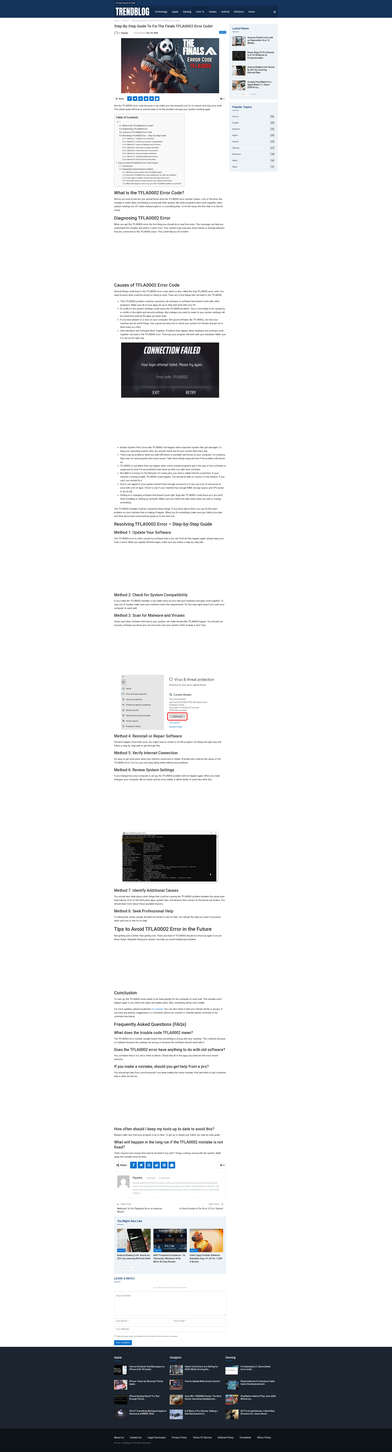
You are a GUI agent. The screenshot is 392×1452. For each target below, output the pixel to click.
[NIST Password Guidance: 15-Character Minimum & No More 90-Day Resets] (170, 1240)
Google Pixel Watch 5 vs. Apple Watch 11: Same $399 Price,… (259, 85)
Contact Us (135, 1437)
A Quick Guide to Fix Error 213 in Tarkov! (201, 1208)
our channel (157, 1009)
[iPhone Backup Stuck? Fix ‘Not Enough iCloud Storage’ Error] (120, 1400)
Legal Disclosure (156, 1437)
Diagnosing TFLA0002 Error (135, 129)
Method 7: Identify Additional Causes (142, 156)
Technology (161, 11)
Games (235, 141)
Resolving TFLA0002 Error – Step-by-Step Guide (144, 135)
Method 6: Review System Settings (141, 153)
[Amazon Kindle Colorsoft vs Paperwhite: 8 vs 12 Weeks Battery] (238, 41)
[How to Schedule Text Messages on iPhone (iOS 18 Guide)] (120, 1370)
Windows (239, 11)
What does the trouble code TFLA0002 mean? (144, 172)
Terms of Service (202, 1437)
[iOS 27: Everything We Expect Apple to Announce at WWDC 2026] (120, 1414)
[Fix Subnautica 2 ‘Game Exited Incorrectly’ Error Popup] (232, 1370)
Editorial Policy (226, 1437)
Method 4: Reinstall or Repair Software (143, 148)
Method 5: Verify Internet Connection (142, 150)
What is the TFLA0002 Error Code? (138, 125)
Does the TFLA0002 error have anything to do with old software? (151, 175)
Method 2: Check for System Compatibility (144, 142)
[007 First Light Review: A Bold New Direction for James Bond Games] (232, 1414)
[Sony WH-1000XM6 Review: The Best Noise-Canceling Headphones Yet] (176, 1400)
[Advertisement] (170, 257)
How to (200, 11)
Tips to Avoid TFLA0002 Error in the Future (138, 163)
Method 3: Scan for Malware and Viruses (144, 144)
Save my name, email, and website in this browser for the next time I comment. (147, 1336)
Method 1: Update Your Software (140, 138)
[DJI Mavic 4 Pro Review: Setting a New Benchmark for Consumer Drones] (176, 1414)
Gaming (187, 11)
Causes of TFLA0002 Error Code (137, 132)
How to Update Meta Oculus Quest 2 (202, 1381)
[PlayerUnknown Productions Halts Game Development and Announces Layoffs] (232, 1385)
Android (225, 11)
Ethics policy (264, 1437)
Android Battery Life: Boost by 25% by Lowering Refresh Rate (260, 70)
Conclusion (127, 166)
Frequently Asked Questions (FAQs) (138, 169)
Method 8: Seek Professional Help (141, 159)
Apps (234, 167)
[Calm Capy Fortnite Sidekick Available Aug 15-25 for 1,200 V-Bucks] (206, 1240)
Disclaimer (245, 1437)
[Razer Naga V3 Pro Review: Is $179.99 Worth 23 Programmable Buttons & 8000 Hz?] (238, 56)
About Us (119, 1437)
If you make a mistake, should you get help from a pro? (148, 178)
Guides (213, 11)
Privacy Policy (179, 1437)
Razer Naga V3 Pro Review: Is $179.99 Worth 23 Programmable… (261, 55)
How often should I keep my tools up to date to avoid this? (149, 181)
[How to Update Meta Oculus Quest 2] (176, 1385)
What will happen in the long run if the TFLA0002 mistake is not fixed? (153, 184)
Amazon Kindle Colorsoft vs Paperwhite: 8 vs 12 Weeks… (260, 40)
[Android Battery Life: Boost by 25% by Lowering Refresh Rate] (134, 1240)
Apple (175, 11)
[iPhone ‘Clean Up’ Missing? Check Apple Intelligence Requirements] (120, 1385)
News (251, 11)
